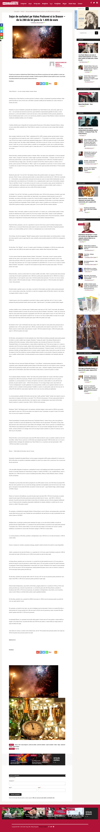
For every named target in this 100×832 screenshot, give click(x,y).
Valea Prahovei (16, 746)
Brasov (16, 744)
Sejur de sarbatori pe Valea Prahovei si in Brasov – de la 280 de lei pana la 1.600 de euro (43, 11)
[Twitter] (43, 83)
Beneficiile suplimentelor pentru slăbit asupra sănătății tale (90, 209)
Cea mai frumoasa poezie (84, 93)
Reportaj (22, 11)
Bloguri (65, 3)
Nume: (10, 787)
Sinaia (55, 744)
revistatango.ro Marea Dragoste (37, 22)
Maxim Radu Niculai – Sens (86, 104)
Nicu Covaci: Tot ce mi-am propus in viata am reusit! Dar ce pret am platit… (90, 277)
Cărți (80, 358)
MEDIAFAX (12, 640)
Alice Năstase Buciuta (84, 62)
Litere (30, 3)
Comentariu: (11, 780)
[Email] (1, 37)
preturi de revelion (32, 744)
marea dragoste (24, 744)
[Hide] (0, 40)
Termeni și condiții (43, 826)
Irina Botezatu (87, 172)
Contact (80, 3)
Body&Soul (45, 3)
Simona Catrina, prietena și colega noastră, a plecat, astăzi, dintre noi (91, 247)
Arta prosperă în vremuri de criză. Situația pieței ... (13, 817)
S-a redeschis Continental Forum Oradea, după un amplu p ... (18, 763)
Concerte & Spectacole (36, 755)
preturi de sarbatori (41, 744)
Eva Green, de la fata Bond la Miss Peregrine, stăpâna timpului (90, 169)
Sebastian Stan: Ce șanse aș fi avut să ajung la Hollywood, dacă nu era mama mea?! (90, 154)
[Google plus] (37, 83)
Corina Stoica (82, 241)
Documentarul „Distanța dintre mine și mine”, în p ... (77, 817)
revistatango (13, 760)
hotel (19, 744)
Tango (58, 744)
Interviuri (81, 44)
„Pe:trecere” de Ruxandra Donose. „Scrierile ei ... (34, 817)
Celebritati (23, 3)
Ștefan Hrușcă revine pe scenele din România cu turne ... (40, 763)
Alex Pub (86, 212)
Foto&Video (57, 3)
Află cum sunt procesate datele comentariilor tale (43, 797)
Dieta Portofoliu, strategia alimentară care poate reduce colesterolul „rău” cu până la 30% (87, 200)
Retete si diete (82, 188)
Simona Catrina (88, 271)
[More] (55, 83)
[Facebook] (1, 25)
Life (10, 755)
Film (80, 118)
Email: (39, 787)
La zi (51, 3)
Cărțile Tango (72, 3)
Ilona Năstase (82, 135)
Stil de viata (37, 3)
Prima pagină (16, 11)
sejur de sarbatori (50, 744)
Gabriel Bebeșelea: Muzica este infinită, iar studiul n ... (55, 817)
